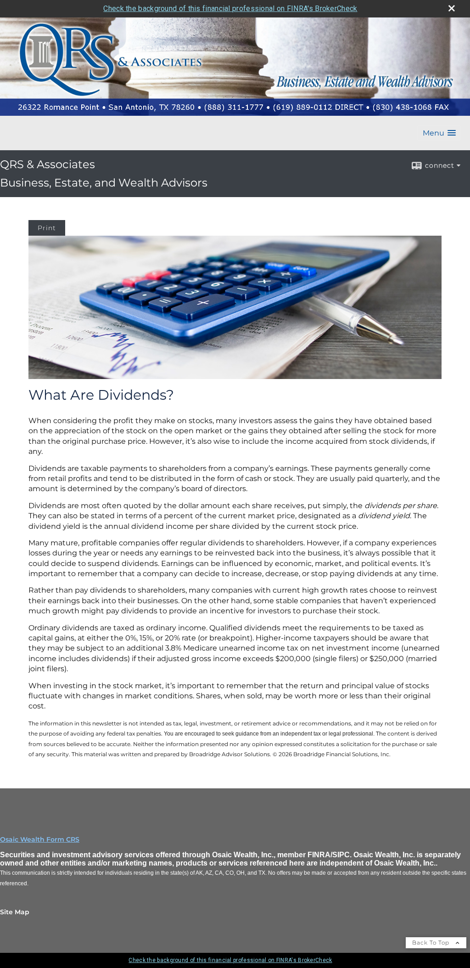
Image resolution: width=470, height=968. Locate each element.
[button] (439, 133)
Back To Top (431, 942)
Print (47, 228)
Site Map (14, 912)
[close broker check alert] (451, 8)
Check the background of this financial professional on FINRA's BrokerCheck (230, 8)
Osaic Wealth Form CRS (39, 839)
